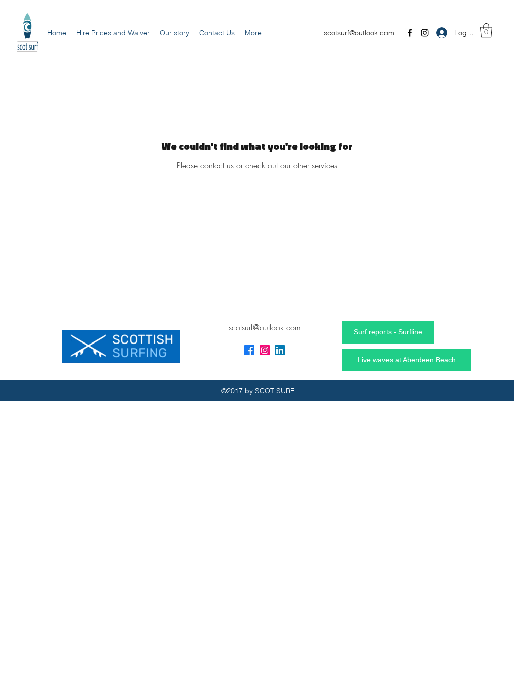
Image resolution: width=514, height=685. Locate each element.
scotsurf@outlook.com (359, 32)
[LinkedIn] (280, 350)
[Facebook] (410, 33)
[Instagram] (425, 33)
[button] (486, 30)
